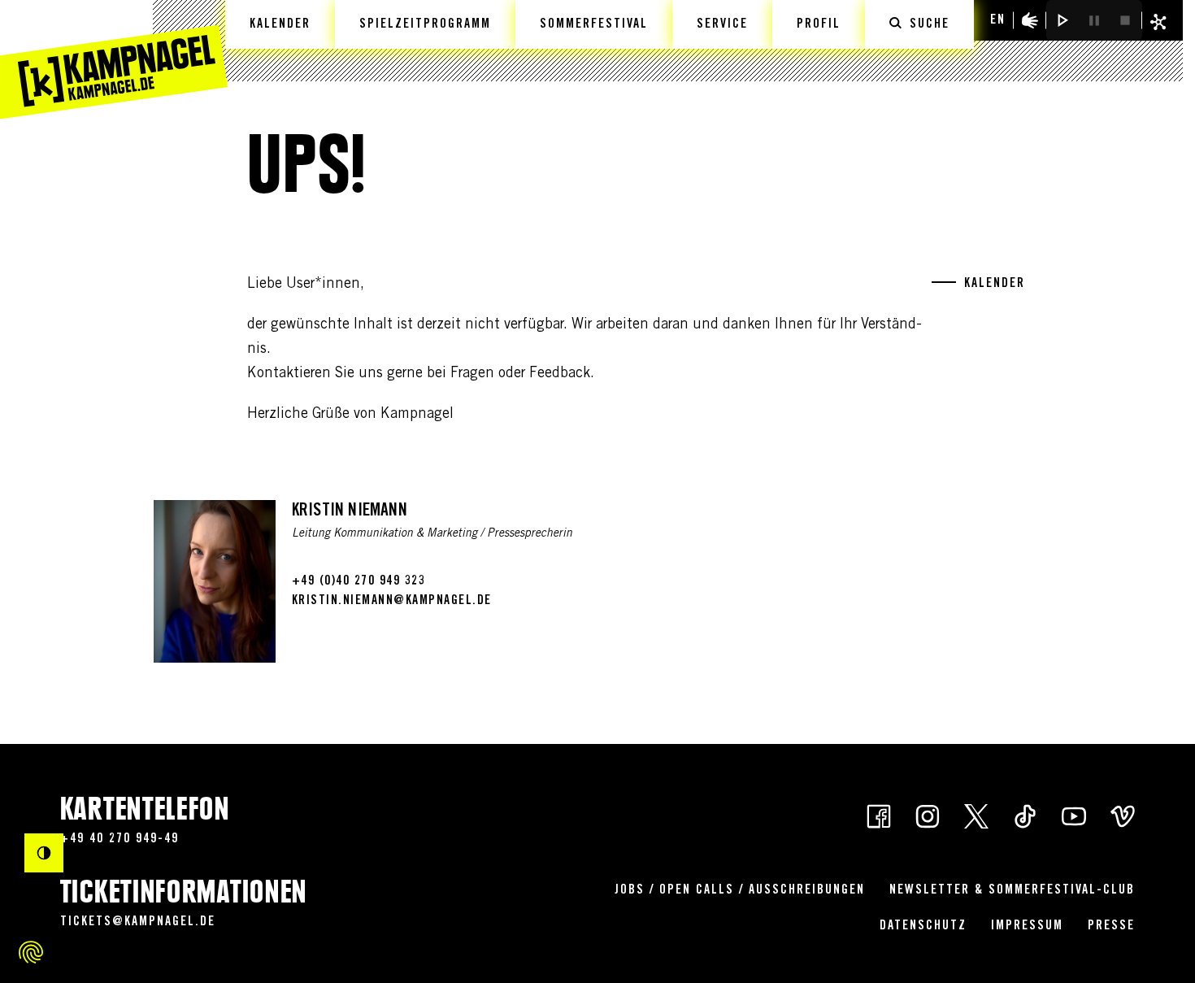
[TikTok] (1025, 815)
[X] (976, 815)
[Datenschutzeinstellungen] (31, 952)
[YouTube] (1074, 815)
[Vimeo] (1122, 815)
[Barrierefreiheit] (1030, 20)
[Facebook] (879, 815)
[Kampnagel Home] (114, 59)
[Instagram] (927, 815)
